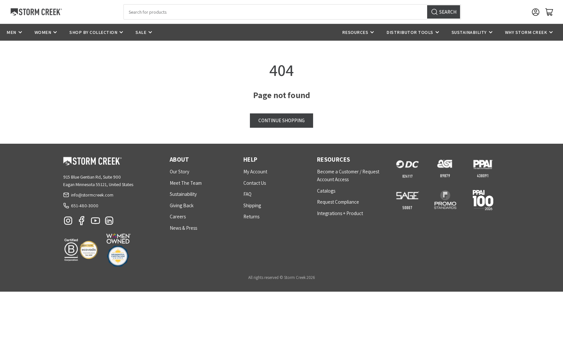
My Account (255, 171)
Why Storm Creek (526, 32)
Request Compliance (338, 202)
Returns (251, 216)
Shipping (252, 205)
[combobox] (292, 12)
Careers (178, 216)
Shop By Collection (93, 32)
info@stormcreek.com (92, 195)
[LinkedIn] (109, 222)
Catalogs (326, 191)
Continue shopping (281, 120)
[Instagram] (68, 222)
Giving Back (182, 205)
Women (43, 32)
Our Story (179, 171)
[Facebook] (82, 222)
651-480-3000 (84, 206)
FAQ (247, 194)
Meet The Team (186, 183)
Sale (141, 32)
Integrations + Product (340, 213)
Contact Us (254, 183)
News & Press (183, 228)
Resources (355, 32)
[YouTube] (95, 222)
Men (11, 32)
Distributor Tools (409, 32)
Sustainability (469, 32)
